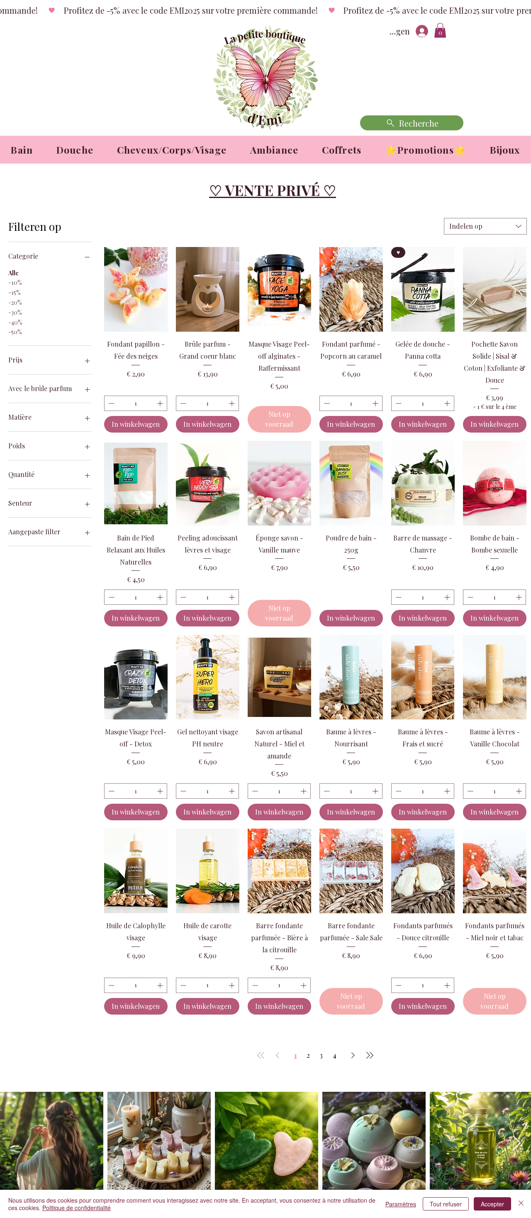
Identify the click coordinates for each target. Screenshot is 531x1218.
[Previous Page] (278, 1055)
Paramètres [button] (400, 1204)
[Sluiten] (521, 1203)
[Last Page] (370, 1055)
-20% (15, 302)
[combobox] (485, 226)
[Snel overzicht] (136, 289)
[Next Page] (353, 1055)
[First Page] (261, 1055)
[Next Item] (516, 1143)
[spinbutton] (136, 403)
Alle (13, 273)
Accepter (492, 1204)
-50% (15, 332)
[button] (440, 30)
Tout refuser (446, 1204)
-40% (15, 322)
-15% (14, 292)
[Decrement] (110, 403)
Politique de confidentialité (76, 1207)
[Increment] (161, 403)
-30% (15, 312)
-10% (15, 282)
